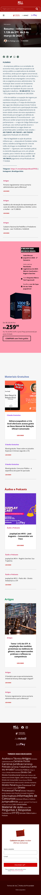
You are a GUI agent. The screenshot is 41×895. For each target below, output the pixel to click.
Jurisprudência (10, 801)
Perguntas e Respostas (16, 810)
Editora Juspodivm (20, 890)
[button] (3, 15)
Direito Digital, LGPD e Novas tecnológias (23, 777)
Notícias (25, 807)
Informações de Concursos (19, 797)
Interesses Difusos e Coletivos (25, 799)
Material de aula (12, 807)
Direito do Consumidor (10, 780)
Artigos (6, 181)
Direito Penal (8, 785)
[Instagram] (26, 727)
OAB (29, 807)
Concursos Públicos (22, 770)
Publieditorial (7, 813)
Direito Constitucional (11, 775)
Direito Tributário (27, 791)
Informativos (7, 24)
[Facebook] (22, 727)
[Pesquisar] (37, 9)
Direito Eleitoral (23, 780)
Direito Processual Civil (25, 785)
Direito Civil (26, 772)
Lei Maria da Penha (7, 804)
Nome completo (9, 849)
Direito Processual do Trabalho (9, 788)
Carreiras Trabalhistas (20, 767)
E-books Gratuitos (14, 415)
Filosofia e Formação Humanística (24, 793)
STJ (17, 812)
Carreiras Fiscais (22, 761)
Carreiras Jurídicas (12, 764)
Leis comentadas (19, 804)
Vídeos (28, 813)
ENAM (12, 793)
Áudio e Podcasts (13, 528)
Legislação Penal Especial (30, 802)
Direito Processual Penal (13, 789)
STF (13, 812)
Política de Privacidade (17, 870)
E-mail (6, 856)
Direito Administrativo (13, 772)
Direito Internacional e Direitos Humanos (23, 782)
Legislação (20, 802)
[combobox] (18, 9)
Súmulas (22, 813)
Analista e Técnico (12, 758)
